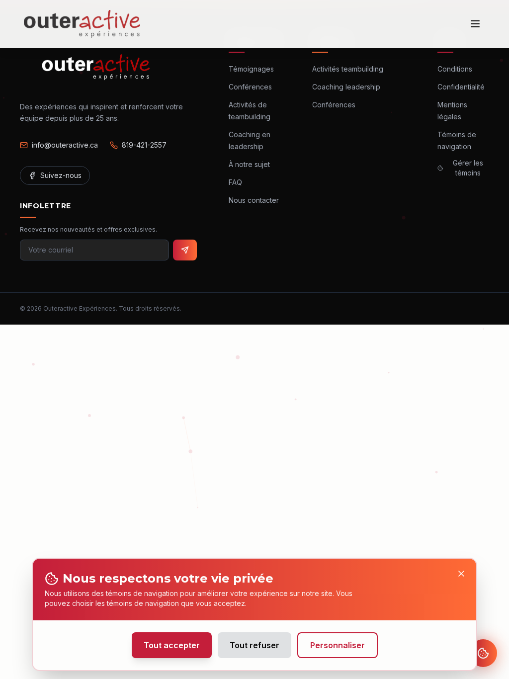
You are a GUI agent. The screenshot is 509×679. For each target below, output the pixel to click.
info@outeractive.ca (65, 145)
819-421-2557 (144, 145)
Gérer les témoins (468, 168)
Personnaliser (337, 645)
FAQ (235, 182)
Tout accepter (172, 645)
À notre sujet (249, 164)
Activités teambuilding (347, 69)
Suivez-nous (61, 175)
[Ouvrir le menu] (475, 24)
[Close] (461, 574)
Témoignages (251, 69)
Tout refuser (254, 645)
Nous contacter (254, 200)
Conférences (250, 87)
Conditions (454, 69)
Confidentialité (461, 87)
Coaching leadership (346, 87)
